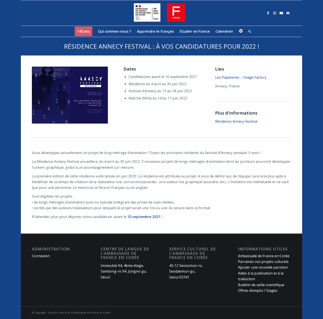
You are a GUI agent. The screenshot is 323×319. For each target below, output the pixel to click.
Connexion (41, 255)
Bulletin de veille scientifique (261, 284)
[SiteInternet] (161, 13)
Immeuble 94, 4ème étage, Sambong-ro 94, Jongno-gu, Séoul (124, 271)
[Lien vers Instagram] (274, 13)
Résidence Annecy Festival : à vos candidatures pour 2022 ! (161, 46)
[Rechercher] (248, 31)
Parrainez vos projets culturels (263, 261)
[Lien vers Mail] (288, 13)
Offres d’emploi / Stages (257, 290)
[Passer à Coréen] (240, 31)
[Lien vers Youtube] (281, 13)
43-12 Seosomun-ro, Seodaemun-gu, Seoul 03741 (186, 271)
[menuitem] (83, 31)
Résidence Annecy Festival (236, 121)
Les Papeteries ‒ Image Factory (241, 77)
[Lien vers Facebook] (268, 13)
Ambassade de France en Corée (263, 255)
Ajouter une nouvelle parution (263, 267)
